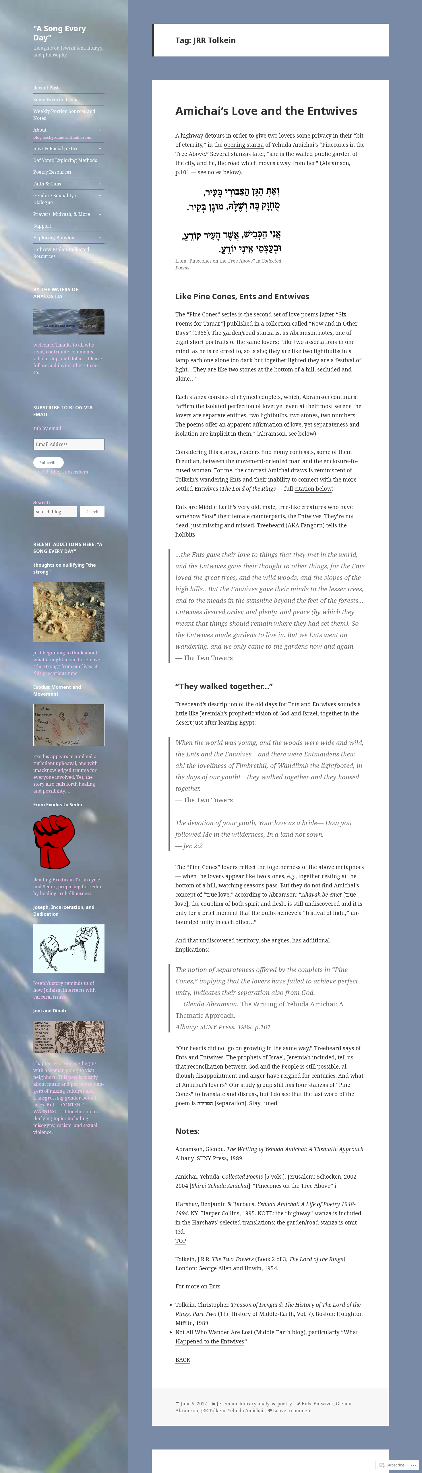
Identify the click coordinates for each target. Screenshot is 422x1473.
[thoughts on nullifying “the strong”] (68, 615)
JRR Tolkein (212, 1410)
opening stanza (244, 144)
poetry (284, 1403)
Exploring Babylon (53, 237)
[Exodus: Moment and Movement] (68, 728)
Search (41, 502)
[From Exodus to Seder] (54, 845)
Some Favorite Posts (55, 99)
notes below (223, 172)
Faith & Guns (47, 184)
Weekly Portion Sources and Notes (64, 114)
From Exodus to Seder (58, 804)
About (62, 133)
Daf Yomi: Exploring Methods (65, 160)
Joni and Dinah (49, 1011)
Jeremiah (227, 1403)
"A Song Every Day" (59, 33)
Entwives (323, 1403)
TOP (180, 1241)
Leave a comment (292, 1410)
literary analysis (257, 1403)
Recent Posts (47, 88)
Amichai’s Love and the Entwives (266, 110)
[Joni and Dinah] (68, 1040)
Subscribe (48, 462)
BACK (182, 1360)
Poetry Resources (52, 172)
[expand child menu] (99, 129)
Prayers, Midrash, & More (61, 214)
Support (42, 226)
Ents (306, 1403)
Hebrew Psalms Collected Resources (61, 252)
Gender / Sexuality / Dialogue (54, 199)
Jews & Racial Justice (56, 148)
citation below (313, 488)
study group (256, 1085)
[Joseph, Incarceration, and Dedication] (68, 951)
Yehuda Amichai (245, 1410)
